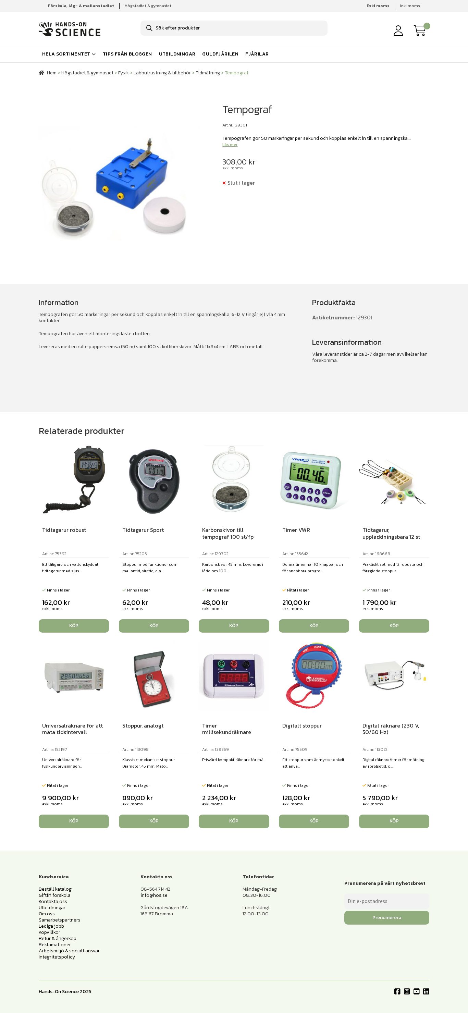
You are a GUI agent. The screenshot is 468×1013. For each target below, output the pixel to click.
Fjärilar (257, 54)
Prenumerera (386, 917)
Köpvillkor (49, 932)
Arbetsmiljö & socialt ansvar (69, 950)
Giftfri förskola (55, 895)
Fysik (123, 72)
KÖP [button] (73, 625)
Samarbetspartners (60, 920)
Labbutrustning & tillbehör (162, 72)
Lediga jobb (51, 926)
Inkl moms (410, 6)
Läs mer (229, 145)
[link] (421, 30)
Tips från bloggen (127, 54)
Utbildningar (177, 54)
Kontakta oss (53, 901)
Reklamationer (55, 944)
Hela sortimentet (66, 54)
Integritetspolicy (57, 957)
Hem (52, 72)
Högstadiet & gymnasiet (148, 6)
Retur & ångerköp (57, 938)
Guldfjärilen (220, 54)
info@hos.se (154, 895)
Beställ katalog (55, 889)
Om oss (47, 913)
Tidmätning (208, 72)
